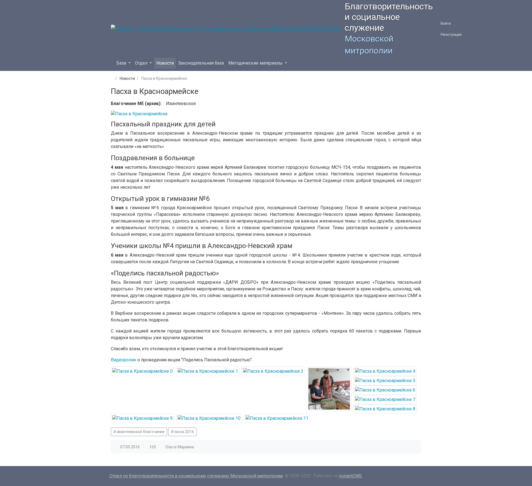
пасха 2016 (184, 431)
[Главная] (111, 78)
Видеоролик (123, 359)
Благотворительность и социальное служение (389, 17)
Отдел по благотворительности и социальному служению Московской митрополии (196, 476)
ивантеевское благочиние (141, 431)
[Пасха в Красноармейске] (142, 371)
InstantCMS (350, 476)
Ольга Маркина (179, 447)
